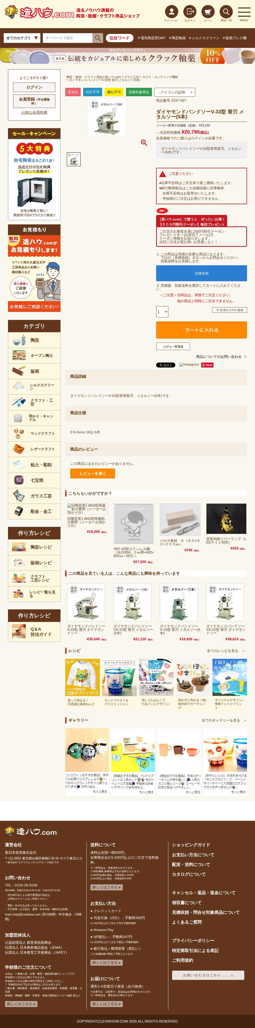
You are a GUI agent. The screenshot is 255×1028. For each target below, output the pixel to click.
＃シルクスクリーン (204, 38)
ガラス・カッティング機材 (160, 77)
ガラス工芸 (131, 77)
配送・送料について (191, 864)
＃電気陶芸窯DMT (151, 38)
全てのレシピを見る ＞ (226, 651)
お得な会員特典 (34, 112)
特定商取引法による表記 (195, 950)
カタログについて (189, 874)
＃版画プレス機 (234, 38)
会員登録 (34, 101)
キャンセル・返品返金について (204, 892)
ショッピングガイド (191, 844)
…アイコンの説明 (171, 92)
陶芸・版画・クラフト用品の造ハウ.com (93, 77)
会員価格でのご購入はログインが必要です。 (191, 138)
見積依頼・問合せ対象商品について (206, 912)
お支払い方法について (193, 854)
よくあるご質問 (187, 922)
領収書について (187, 902)
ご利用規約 (182, 960)
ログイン (34, 87)
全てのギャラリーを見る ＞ (224, 720)
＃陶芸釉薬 (177, 38)
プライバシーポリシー (193, 940)
